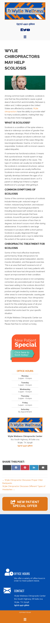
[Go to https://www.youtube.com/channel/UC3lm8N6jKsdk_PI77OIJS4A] (28, 30)
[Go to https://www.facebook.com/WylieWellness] (21, 30)
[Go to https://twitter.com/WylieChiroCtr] (25, 30)
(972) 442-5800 (26, 23)
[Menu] (25, 619)
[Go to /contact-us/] (25, 575)
